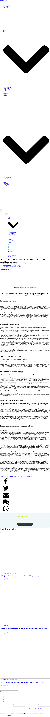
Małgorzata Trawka (13, 679)
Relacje (14, 476)
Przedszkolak (8, 87)
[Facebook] (8, 245)
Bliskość (4, 476)
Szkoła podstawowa (7, 3)
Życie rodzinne (30, 476)
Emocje (11, 476)
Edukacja (7, 476)
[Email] (6, 497)
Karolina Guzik (13, 573)
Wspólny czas (18, 476)
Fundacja (4, 2)
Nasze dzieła (5, 95)
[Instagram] (8, 246)
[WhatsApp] (6, 511)
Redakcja (11, 625)
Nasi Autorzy (47, 708)
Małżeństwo (5, 93)
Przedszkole (5, 7)
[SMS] (6, 504)
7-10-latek (7, 88)
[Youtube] (8, 248)
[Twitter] (6, 491)
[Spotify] (8, 249)
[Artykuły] (3, 701)
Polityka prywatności (7, 715)
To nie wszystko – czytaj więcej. (25, 524)
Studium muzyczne (6, 6)
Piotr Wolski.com (40, 713)
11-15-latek (7, 89)
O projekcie (31, 708)
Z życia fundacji (6, 94)
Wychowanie (24, 476)
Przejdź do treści (3, 0)
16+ (6, 90)
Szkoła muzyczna (6, 5)
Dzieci (4, 266)
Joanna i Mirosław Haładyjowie (24, 263)
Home (4, 30)
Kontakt (9, 242)
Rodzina (4, 92)
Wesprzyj (41, 708)
